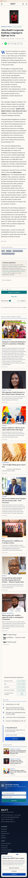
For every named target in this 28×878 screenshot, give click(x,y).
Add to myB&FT (17, 26)
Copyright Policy (5, 854)
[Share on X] (8, 43)
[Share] (18, 43)
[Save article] (21, 43)
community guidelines (9, 271)
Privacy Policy (4, 845)
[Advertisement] (14, 659)
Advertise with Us (5, 833)
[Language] (23, 4)
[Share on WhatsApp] (5, 43)
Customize (14, 871)
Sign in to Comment (14, 292)
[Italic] (5, 289)
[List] (10, 289)
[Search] (25, 4)
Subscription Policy (5, 852)
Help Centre (4, 831)
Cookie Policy (4, 847)
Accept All (14, 874)
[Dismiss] (25, 726)
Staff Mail (3, 837)
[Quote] (7, 289)
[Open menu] (2, 4)
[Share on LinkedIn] (15, 43)
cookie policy (20, 864)
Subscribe (14, 296)
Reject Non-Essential (14, 868)
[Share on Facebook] (12, 43)
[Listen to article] (2, 43)
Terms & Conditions (6, 843)
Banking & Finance (6, 26)
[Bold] (2, 289)
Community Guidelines (6, 850)
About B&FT (4, 829)
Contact (3, 835)
